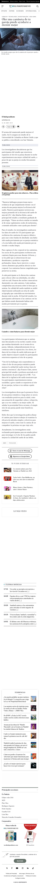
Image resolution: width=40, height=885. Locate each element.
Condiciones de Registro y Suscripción (14, 876)
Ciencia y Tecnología (9, 16)
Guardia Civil (6, 812)
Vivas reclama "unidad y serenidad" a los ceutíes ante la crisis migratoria (23, 616)
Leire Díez (5, 814)
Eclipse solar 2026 (7, 797)
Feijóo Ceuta (22, 1)
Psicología (12, 443)
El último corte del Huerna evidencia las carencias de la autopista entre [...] (23, 623)
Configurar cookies (20, 878)
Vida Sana (32, 16)
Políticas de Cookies (31, 876)
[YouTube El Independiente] (17, 868)
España (11, 11)
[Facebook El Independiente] (11, 868)
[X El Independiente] (7, 868)
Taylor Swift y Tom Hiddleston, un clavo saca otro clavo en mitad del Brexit (24, 480)
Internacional (31, 11)
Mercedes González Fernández (11, 817)
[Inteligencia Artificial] (11, 841)
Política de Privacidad (11, 873)
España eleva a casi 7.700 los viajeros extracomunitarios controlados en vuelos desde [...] (22, 598)
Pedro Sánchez (6, 809)
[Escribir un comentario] (18, 126)
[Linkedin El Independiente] (28, 868)
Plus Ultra (5, 803)
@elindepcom (6, 120)
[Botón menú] (2, 6)
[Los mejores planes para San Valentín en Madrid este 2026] (7, 470)
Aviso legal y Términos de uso (26, 873)
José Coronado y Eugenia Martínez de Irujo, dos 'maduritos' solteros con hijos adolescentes (24, 498)
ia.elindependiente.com (11, 845)
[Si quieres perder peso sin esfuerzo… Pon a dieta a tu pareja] (20, 180)
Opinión (4, 11)
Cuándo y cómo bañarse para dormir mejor (18, 332)
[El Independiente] (20, 6)
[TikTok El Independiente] (33, 868)
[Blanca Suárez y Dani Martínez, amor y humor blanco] (7, 488)
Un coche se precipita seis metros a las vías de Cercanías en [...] (22, 590)
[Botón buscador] (38, 6)
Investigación (23, 16)
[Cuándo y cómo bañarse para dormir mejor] (20, 319)
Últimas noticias (14, 1)
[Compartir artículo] (3, 126)
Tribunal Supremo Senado (33, 1)
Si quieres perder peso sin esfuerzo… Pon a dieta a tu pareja (20, 194)
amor (4, 443)
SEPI (3, 800)
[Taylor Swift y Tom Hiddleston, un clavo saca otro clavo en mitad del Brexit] (7, 480)
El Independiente (8, 117)
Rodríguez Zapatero (8, 806)
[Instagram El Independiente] (22, 868)
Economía (20, 11)
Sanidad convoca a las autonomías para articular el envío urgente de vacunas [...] (22, 607)
